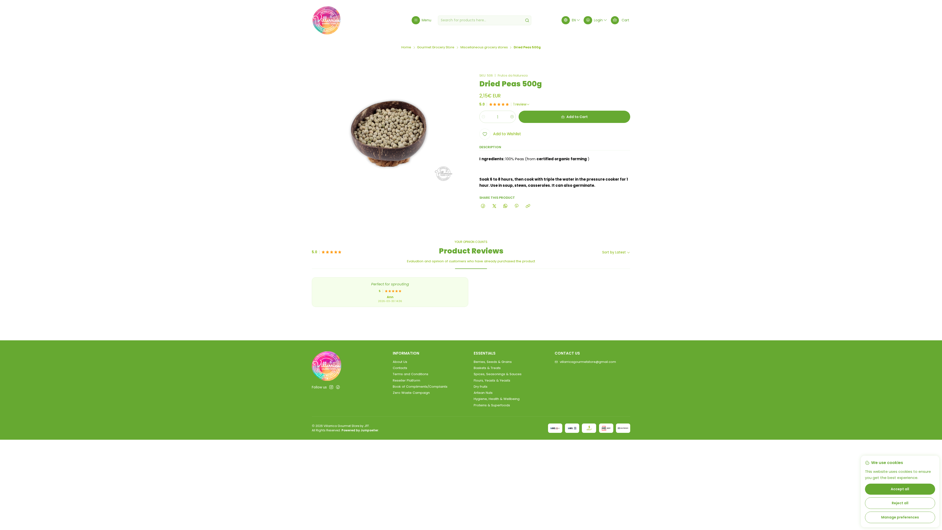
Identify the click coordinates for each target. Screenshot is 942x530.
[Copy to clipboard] (528, 206)
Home (406, 47)
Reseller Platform (406, 380)
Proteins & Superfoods (492, 405)
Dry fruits (480, 386)
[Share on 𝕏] (494, 206)
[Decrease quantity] (483, 117)
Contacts (400, 368)
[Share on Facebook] (483, 206)
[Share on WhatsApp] (505, 206)
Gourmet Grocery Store (435, 47)
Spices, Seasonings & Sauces (498, 374)
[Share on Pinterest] (517, 206)
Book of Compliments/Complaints (420, 386)
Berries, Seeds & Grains (493, 361)
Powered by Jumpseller (359, 430)
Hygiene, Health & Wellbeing (497, 399)
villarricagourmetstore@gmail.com (588, 361)
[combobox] (484, 20)
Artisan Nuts (483, 392)
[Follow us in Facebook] (338, 387)
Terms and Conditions (410, 374)
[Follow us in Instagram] (331, 387)
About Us (400, 361)
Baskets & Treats (487, 368)
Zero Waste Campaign (411, 392)
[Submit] (527, 20)
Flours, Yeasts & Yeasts (492, 380)
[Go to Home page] (326, 20)
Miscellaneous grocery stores (484, 47)
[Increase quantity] (512, 117)
